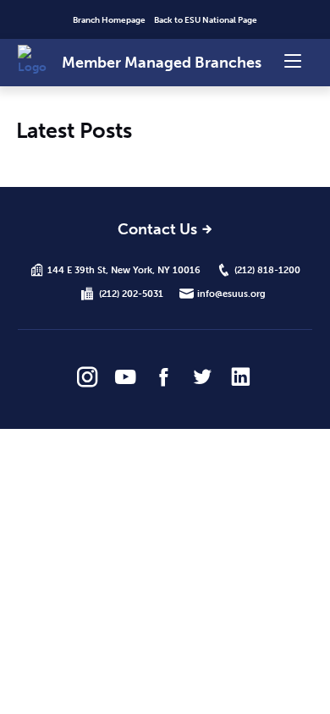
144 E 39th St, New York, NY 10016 (124, 270)
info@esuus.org (231, 293)
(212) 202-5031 (130, 293)
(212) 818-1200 (267, 270)
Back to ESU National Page (205, 20)
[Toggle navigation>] (292, 59)
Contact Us (157, 230)
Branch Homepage (109, 20)
